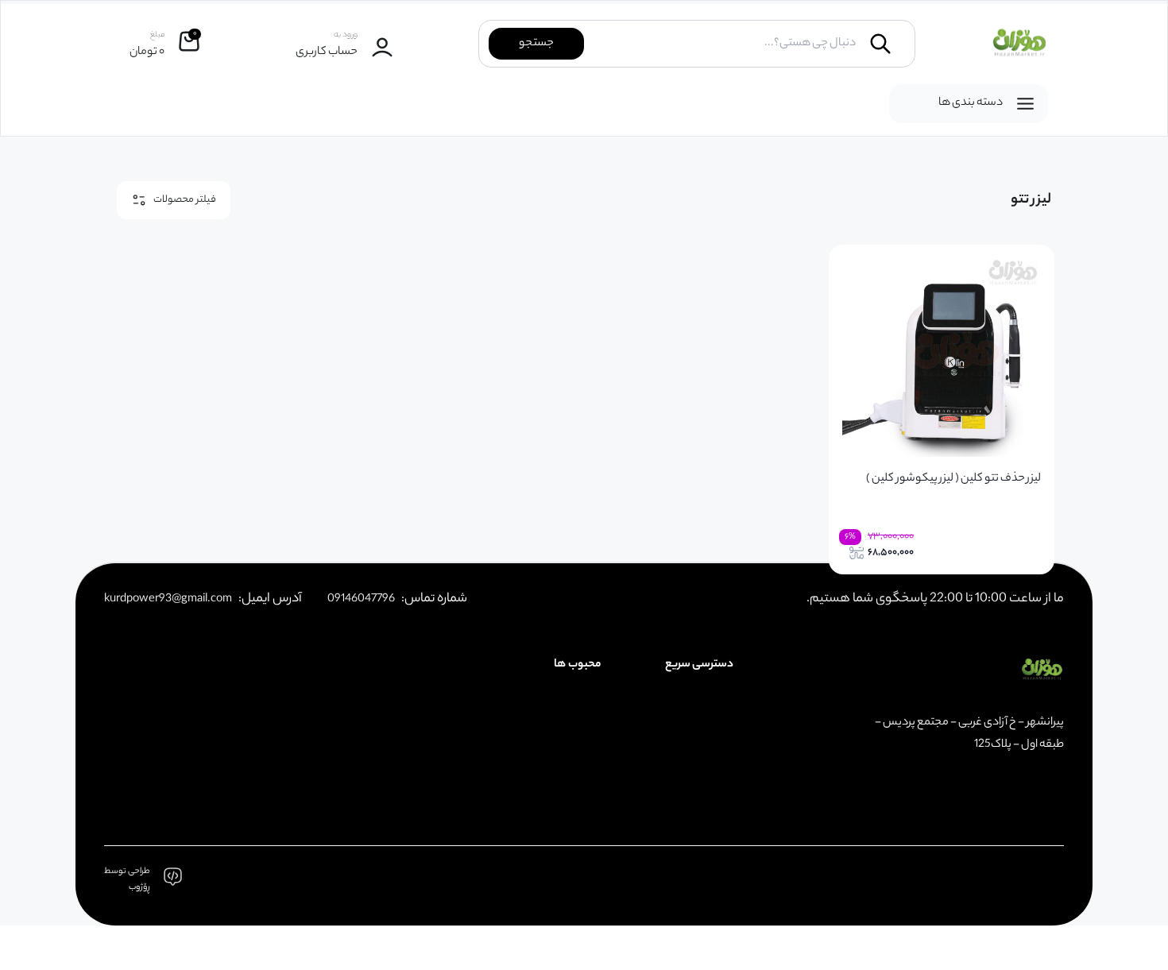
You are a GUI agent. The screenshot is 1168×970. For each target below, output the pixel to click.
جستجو (536, 43)
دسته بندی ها (970, 103)
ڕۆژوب (139, 887)
